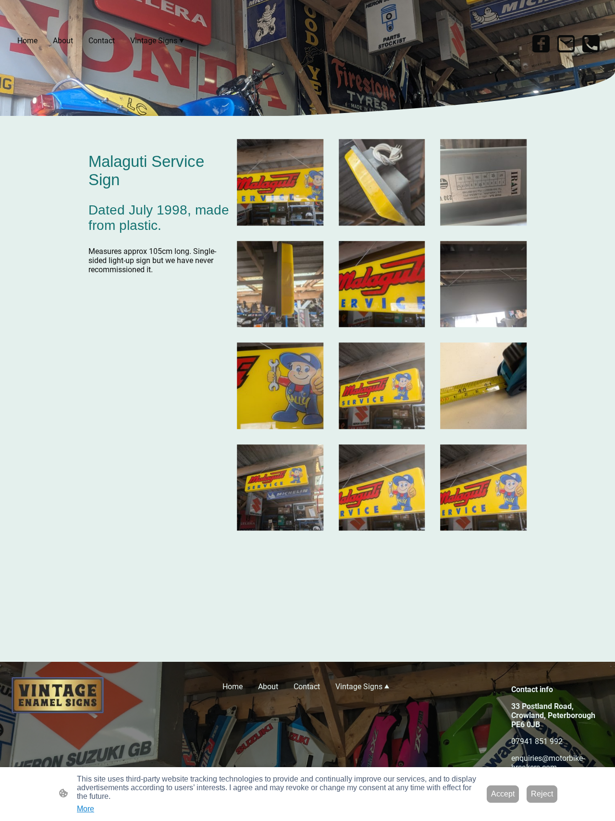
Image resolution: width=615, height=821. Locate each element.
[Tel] (591, 43)
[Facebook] (541, 43)
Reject (542, 794)
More (85, 809)
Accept (503, 794)
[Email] (566, 43)
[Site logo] (58, 695)
